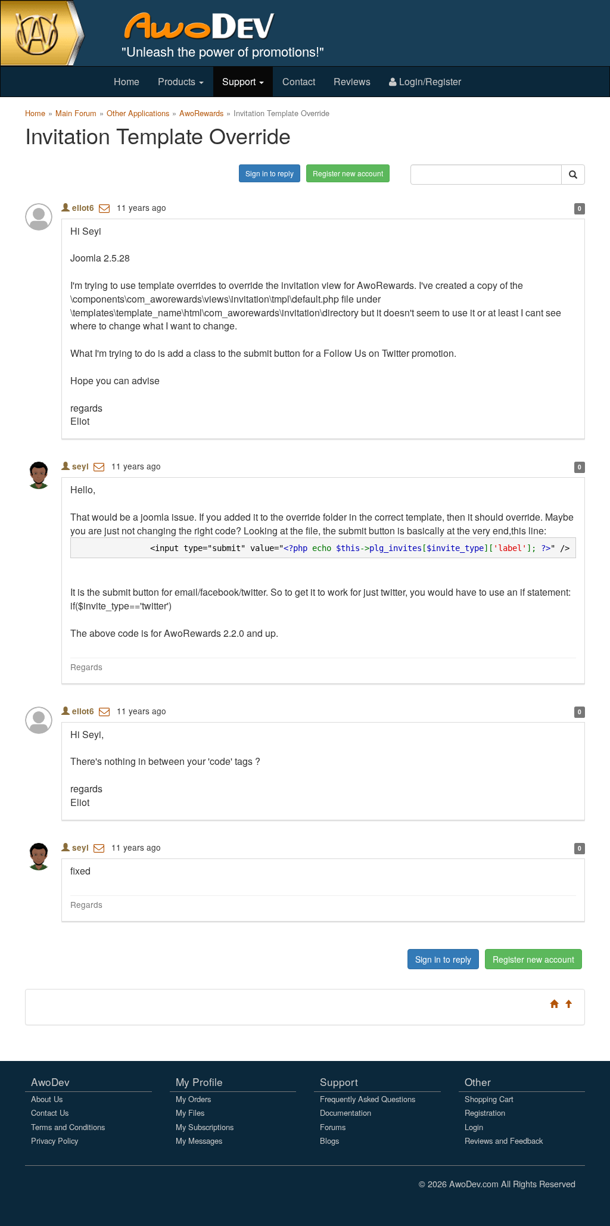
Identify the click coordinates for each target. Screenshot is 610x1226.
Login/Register (429, 81)
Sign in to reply (269, 173)
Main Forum (76, 113)
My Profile (199, 1081)
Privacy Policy (54, 1140)
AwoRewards (201, 113)
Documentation (345, 1112)
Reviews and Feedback (504, 1140)
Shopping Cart (489, 1098)
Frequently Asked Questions (367, 1098)
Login (474, 1126)
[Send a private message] (104, 207)
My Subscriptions (205, 1126)
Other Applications (138, 113)
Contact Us (50, 1112)
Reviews (352, 81)
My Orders (193, 1098)
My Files (190, 1112)
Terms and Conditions (68, 1126)
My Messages (199, 1140)
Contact (298, 81)
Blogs (329, 1140)
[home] (208, 25)
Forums (333, 1126)
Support (240, 81)
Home (126, 81)
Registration (485, 1112)
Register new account (348, 173)
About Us (47, 1098)
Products (178, 81)
